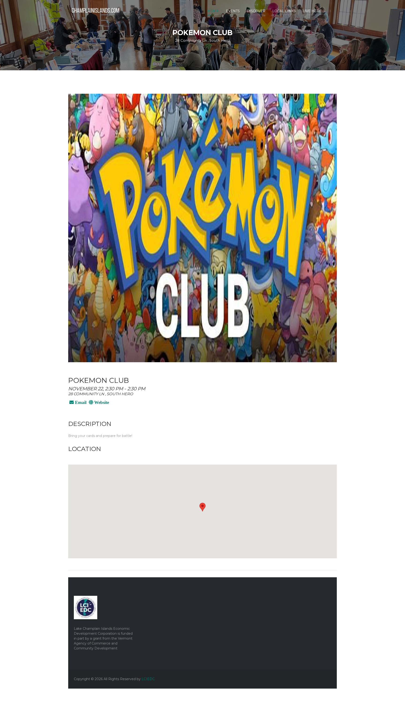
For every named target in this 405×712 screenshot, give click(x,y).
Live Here (312, 11)
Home (213, 11)
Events (233, 11)
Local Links (284, 11)
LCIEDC (148, 679)
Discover (256, 11)
